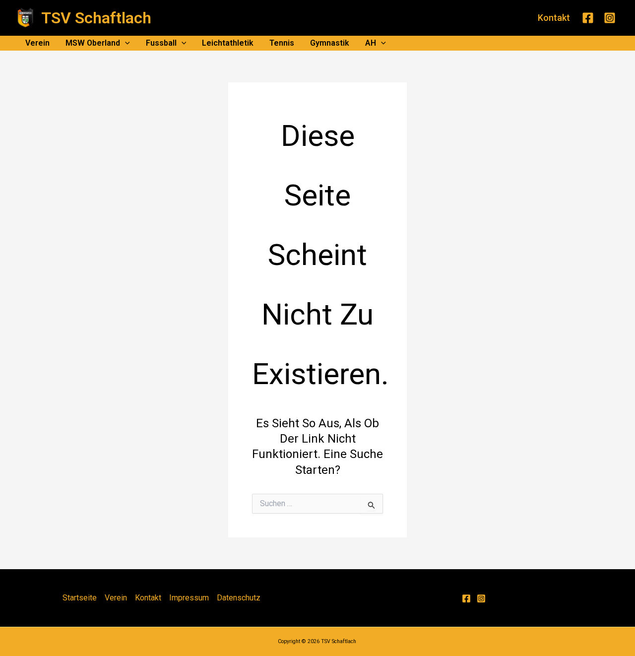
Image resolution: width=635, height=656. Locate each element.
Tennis (281, 43)
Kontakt (148, 597)
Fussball (161, 43)
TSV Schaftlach (96, 17)
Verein (37, 43)
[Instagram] (610, 18)
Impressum (189, 597)
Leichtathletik (228, 43)
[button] (554, 17)
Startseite (80, 597)
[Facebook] (588, 18)
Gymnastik (329, 43)
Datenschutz (238, 597)
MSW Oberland (92, 43)
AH (370, 43)
